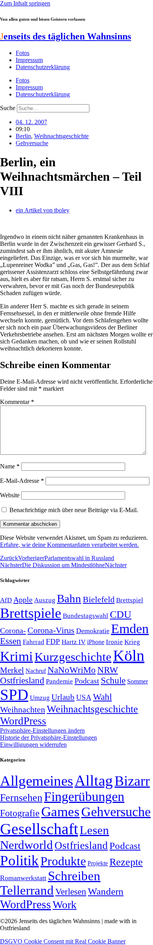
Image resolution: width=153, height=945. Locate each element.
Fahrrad (33, 642)
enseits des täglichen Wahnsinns (65, 36)
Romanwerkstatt (23, 878)
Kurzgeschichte (73, 657)
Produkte (63, 861)
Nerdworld (26, 845)
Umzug (40, 697)
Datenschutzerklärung (43, 67)
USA (83, 697)
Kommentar (17, 402)
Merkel (12, 670)
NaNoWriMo (71, 670)
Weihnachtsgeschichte (61, 136)
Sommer (137, 681)
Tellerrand (27, 890)
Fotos (22, 53)
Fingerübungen (84, 796)
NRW (107, 670)
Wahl (102, 697)
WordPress (23, 721)
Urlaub (63, 697)
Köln (128, 655)
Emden (130, 628)
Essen (10, 641)
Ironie (114, 642)
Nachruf (36, 670)
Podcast (87, 680)
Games (60, 811)
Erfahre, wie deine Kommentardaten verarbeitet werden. (69, 544)
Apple (23, 599)
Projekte (97, 863)
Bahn (69, 598)
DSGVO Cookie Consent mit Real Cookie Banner (63, 941)
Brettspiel (129, 600)
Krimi (16, 656)
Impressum (29, 60)
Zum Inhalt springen (25, 3)
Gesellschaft (39, 829)
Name (10, 466)
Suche (7, 108)
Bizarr (132, 781)
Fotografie (20, 813)
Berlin (23, 136)
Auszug (44, 600)
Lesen (94, 830)
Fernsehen (21, 797)
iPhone (95, 642)
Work (64, 905)
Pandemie (59, 681)
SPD (14, 694)
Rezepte (126, 862)
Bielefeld (99, 599)
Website (10, 495)
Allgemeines (36, 781)
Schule (113, 680)
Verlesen (70, 891)
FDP (53, 641)
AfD (6, 600)
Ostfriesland (22, 680)
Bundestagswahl (85, 615)
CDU (120, 614)
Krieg (132, 642)
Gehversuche (32, 143)
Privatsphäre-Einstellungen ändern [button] (42, 730)
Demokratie (92, 631)
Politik (19, 860)
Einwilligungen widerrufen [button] (33, 744)
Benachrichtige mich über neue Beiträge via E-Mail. (73, 510)
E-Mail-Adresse (22, 480)
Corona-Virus (51, 630)
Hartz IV (74, 642)
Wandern (106, 891)
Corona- (13, 630)
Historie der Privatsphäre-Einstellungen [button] (48, 737)
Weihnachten (22, 709)
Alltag (94, 780)
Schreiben (74, 876)
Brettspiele (30, 613)
